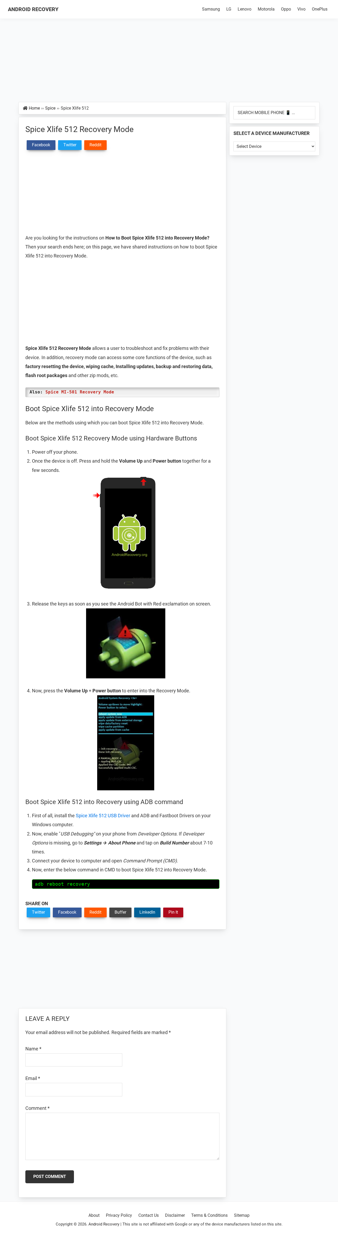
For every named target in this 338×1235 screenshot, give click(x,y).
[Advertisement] (169, 63)
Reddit (95, 912)
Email (32, 1078)
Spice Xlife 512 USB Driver (103, 815)
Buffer (120, 912)
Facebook (67, 912)
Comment (37, 1108)
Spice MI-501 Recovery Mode (79, 392)
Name (33, 1048)
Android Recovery (33, 9)
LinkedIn (147, 912)
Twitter (38, 912)
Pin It (173, 912)
